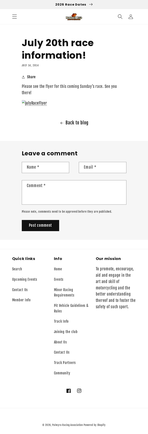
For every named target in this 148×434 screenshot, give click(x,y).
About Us (60, 342)
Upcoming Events (24, 279)
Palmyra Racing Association (67, 425)
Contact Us (20, 290)
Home (58, 269)
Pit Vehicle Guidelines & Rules (71, 308)
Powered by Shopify (95, 425)
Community (62, 373)
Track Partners (65, 363)
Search (17, 269)
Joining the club (66, 332)
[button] (14, 16)
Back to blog (77, 123)
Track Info (61, 321)
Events (59, 279)
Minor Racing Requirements (64, 292)
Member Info (21, 300)
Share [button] (31, 77)
